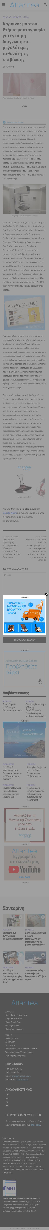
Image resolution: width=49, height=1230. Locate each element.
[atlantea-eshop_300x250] (24, 632)
